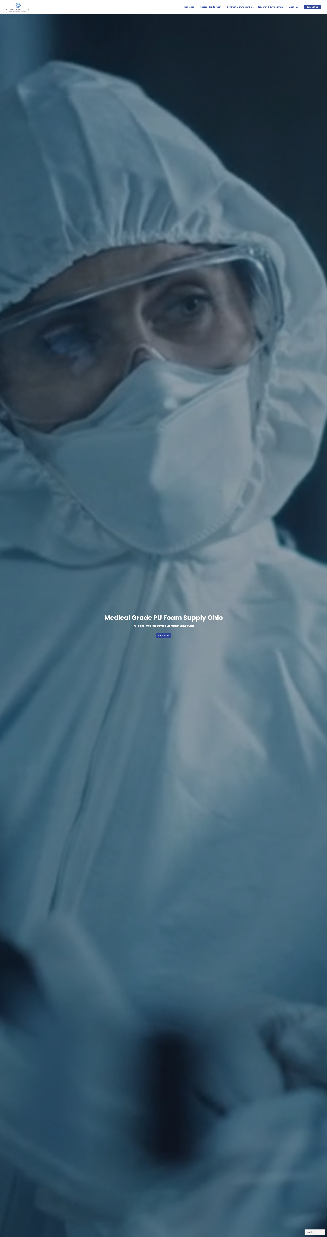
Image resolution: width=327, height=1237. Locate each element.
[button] (163, 635)
